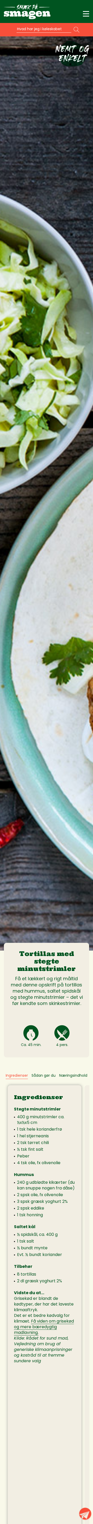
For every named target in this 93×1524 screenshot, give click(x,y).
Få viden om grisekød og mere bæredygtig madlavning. (44, 1326)
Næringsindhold (73, 1075)
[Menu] (86, 14)
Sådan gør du (44, 1075)
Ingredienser (17, 1075)
